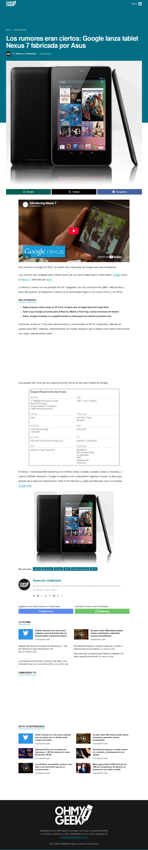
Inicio (9, 29)
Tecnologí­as (20, 29)
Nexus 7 (25, 279)
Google (117, 275)
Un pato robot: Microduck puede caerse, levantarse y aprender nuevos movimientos (107, 633)
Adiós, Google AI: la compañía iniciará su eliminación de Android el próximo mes (67, 316)
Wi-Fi (93, 569)
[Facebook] (38, 596)
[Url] (34, 596)
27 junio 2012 (45, 53)
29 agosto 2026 (43, 639)
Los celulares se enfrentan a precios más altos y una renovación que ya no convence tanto (42, 662)
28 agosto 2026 (98, 639)
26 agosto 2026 (61, 664)
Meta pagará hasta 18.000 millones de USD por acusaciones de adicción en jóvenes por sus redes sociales (109, 767)
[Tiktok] (62, 596)
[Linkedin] (46, 596)
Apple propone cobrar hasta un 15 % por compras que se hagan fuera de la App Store (66, 307)
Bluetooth (47, 569)
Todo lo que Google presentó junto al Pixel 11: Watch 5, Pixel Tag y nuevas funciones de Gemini (71, 311)
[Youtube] (54, 596)
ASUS (37, 569)
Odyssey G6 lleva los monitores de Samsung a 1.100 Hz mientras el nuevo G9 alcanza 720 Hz (42, 648)
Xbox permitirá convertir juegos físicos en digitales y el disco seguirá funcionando (99, 655)
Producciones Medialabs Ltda (73, 837)
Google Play (25, 485)
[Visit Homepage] (11, 4)
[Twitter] (42, 596)
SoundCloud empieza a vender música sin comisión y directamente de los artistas (98, 647)
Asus (49, 279)
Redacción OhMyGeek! (26, 53)
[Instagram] (50, 596)
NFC (67, 569)
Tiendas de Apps (80, 569)
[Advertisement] (74, 18)
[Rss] (58, 596)
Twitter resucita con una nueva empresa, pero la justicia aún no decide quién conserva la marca (51, 633)
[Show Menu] (140, 3)
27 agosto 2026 (29, 652)
